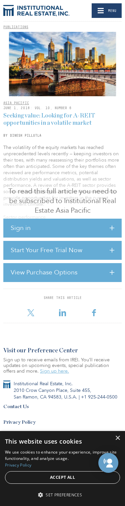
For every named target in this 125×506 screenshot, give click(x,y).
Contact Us (16, 406)
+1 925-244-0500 (99, 397)
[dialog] (62, 468)
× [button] (117, 438)
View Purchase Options (44, 272)
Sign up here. (54, 371)
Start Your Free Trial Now (46, 250)
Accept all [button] (62, 477)
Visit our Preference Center (40, 351)
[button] (108, 463)
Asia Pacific (16, 103)
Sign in (21, 228)
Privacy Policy (19, 422)
